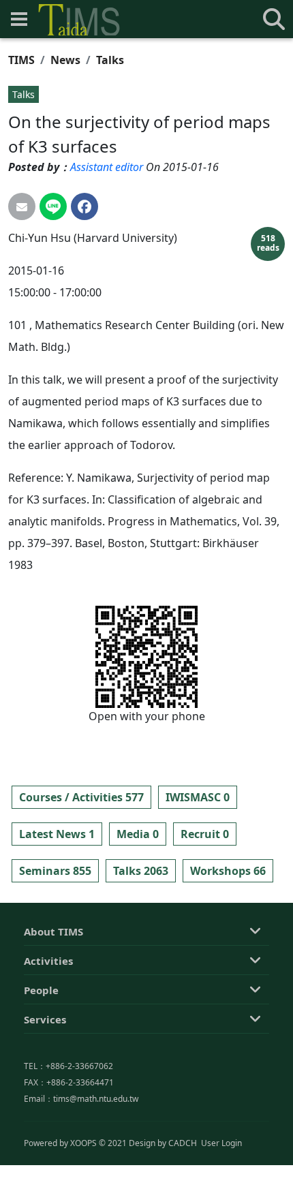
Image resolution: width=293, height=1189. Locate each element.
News (65, 59)
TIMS (21, 59)
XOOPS (83, 1143)
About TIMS (53, 931)
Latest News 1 (57, 834)
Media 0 (138, 834)
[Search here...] (274, 19)
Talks (110, 59)
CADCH (182, 1143)
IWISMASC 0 (198, 797)
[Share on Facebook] (84, 206)
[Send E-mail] (21, 206)
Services (45, 1019)
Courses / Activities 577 (81, 797)
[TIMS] (79, 20)
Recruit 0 (205, 834)
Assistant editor (106, 166)
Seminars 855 (55, 870)
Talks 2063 (140, 870)
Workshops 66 (228, 870)
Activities (48, 961)
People (41, 990)
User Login (221, 1143)
